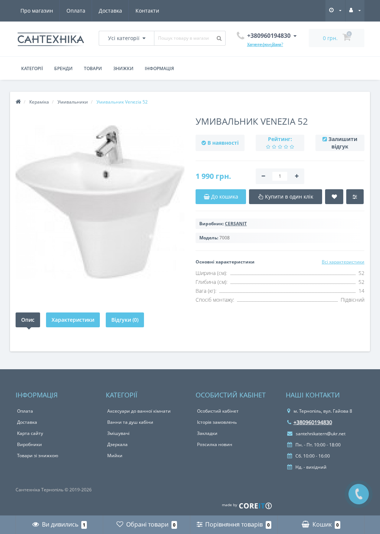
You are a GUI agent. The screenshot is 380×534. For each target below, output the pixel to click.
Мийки (114, 455)
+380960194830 (313, 422)
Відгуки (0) (124, 319)
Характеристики (73, 319)
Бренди (63, 68)
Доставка (110, 10)
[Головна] (18, 102)
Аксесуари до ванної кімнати (139, 411)
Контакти (147, 10)
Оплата (75, 10)
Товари (93, 68)
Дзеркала (117, 444)
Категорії (32, 68)
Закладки (207, 433)
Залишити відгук (342, 142)
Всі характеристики (343, 262)
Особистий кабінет (218, 411)
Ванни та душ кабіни (130, 422)
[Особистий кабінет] (355, 10)
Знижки (123, 68)
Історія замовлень (217, 422)
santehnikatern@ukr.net (320, 433)
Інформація (159, 68)
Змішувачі (118, 433)
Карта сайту (30, 433)
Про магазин (36, 10)
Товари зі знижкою (37, 455)
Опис (28, 319)
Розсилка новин (214, 444)
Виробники (29, 444)
